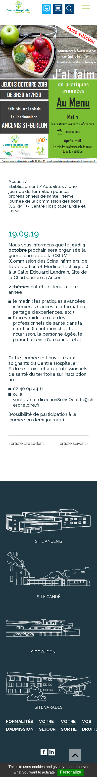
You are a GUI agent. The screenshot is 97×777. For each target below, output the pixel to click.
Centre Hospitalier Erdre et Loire (19, 7)
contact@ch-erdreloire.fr (57, 9)
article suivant (73, 443)
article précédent (27, 443)
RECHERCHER (69, 9)
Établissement (23, 186)
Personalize (70, 772)
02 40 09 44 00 (46, 9)
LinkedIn (58, 751)
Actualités (53, 186)
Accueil (16, 181)
